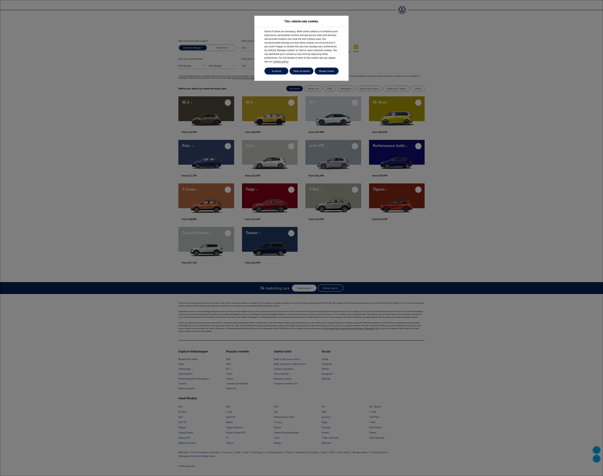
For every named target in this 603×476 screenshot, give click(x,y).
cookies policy (280, 61)
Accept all (276, 71)
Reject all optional (301, 71)
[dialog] (301, 238)
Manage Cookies (326, 71)
